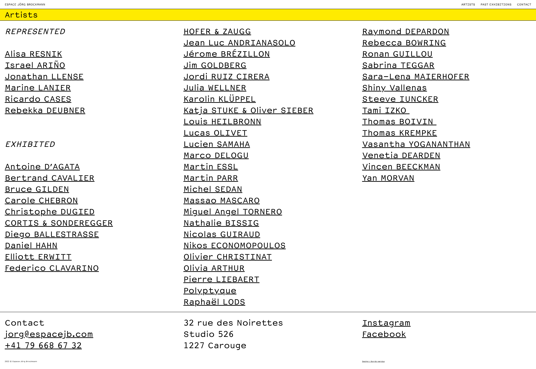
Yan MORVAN (388, 177)
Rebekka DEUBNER (45, 110)
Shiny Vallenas (394, 87)
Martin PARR (210, 177)
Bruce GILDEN (37, 189)
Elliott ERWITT (38, 256)
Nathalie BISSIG (221, 222)
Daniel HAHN (31, 245)
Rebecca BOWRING (404, 42)
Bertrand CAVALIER (49, 177)
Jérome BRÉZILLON (226, 53)
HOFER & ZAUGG (217, 31)
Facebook (384, 334)
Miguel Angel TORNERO (232, 211)
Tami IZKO (386, 110)
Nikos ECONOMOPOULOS (234, 245)
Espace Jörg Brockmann (25, 4)
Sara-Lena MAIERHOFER (415, 76)
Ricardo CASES (38, 98)
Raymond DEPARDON (405, 31)
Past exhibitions (496, 4)
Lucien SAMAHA (216, 144)
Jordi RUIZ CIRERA (226, 76)
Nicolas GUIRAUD (221, 234)
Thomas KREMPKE (399, 132)
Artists (468, 4)
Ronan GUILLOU (397, 53)
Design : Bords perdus (373, 361)
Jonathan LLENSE (44, 76)
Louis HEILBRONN (222, 121)
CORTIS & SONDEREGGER (59, 222)
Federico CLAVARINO (52, 268)
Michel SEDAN (212, 189)
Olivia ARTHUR (214, 268)
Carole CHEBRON (41, 200)
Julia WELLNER (214, 87)
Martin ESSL (210, 166)
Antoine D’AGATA (42, 166)
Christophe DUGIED (50, 211)
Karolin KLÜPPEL (219, 98)
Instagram (386, 322)
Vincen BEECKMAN (401, 166)
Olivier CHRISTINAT (227, 256)
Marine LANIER (38, 87)
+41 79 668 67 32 (43, 345)
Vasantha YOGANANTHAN (416, 144)
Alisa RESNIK (33, 53)
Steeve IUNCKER (400, 98)
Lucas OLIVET (215, 132)
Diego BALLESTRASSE (52, 234)
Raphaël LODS (214, 301)
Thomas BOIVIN (399, 121)
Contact (524, 4)
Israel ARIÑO (35, 65)
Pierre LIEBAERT (221, 279)
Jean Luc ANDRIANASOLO (239, 42)
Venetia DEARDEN (401, 155)
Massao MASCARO (221, 200)
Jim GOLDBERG (215, 65)
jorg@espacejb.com (49, 334)
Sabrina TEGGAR (398, 65)
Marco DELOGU (216, 155)
